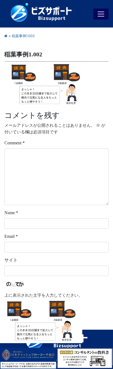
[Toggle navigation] (101, 14)
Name (11, 212)
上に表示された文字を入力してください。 (43, 295)
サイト (11, 260)
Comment (14, 143)
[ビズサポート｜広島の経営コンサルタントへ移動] (5, 36)
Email (11, 236)
